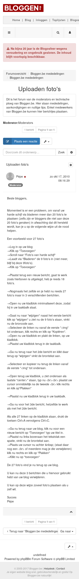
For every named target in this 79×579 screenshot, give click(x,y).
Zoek (61, 152)
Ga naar (66, 531)
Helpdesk (49, 568)
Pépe (19, 176)
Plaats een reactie (25, 141)
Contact (60, 568)
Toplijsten (58, 20)
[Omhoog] (71, 512)
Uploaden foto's (39, 88)
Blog (28, 20)
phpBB (24, 559)
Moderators (25, 123)
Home (16, 20)
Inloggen (41, 20)
